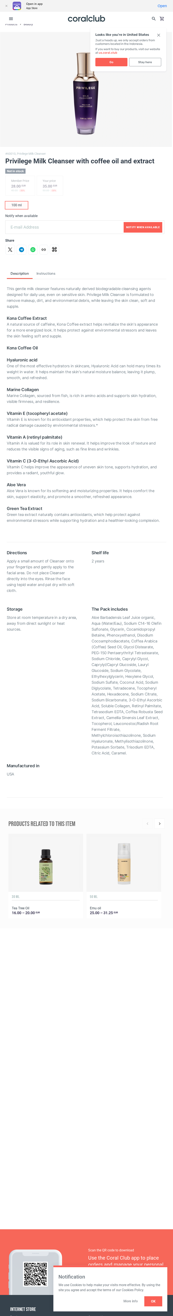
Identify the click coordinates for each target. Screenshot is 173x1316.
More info (130, 1301)
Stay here (145, 62)
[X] (10, 249)
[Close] (6, 6)
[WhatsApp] (32, 249)
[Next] (159, 824)
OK (153, 1301)
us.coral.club (108, 53)
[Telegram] (21, 249)
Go (111, 62)
